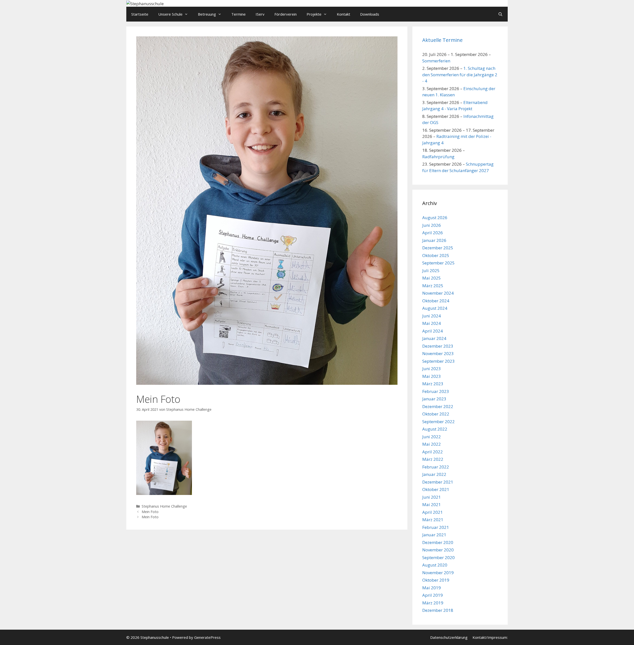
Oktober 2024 (435, 301)
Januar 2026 (434, 240)
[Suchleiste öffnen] (500, 14)
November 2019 (438, 572)
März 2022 (432, 459)
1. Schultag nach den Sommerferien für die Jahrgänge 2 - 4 (459, 74)
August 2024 (434, 308)
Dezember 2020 (437, 542)
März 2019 (432, 603)
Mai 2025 (431, 278)
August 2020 (434, 565)
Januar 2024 (434, 338)
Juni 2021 (431, 497)
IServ (260, 14)
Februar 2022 (435, 467)
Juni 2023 (431, 368)
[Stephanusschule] (145, 3)
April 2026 (432, 232)
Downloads (369, 14)
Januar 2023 (434, 399)
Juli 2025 (431, 270)
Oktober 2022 (435, 414)
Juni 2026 (431, 225)
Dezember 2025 (437, 248)
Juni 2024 (431, 316)
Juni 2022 (431, 436)
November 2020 (438, 550)
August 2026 (434, 217)
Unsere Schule (170, 14)
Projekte (314, 14)
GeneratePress (207, 637)
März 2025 (432, 285)
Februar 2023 (435, 391)
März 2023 (432, 384)
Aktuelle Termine (442, 40)
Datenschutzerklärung (449, 637)
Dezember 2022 (437, 406)
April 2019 (432, 595)
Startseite (139, 14)
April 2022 (432, 452)
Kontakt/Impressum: (490, 637)
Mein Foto (150, 511)
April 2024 (432, 331)
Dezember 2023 (437, 346)
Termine (238, 14)
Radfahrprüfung (438, 156)
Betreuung (207, 14)
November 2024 (438, 293)
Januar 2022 (434, 474)
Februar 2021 (435, 527)
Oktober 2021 (435, 489)
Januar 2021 (434, 535)
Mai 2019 (431, 588)
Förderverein (285, 14)
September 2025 (438, 263)
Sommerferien (436, 61)
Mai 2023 (431, 376)
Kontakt (343, 14)
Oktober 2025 (435, 255)
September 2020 (438, 557)
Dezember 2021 (437, 482)
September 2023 (438, 361)
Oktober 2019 (435, 580)
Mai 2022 (431, 444)
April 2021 (432, 512)
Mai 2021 (431, 504)
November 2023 (438, 353)
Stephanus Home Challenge (164, 506)
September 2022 (438, 421)
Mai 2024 (431, 323)
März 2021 (432, 519)
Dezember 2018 (437, 610)
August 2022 (434, 429)
